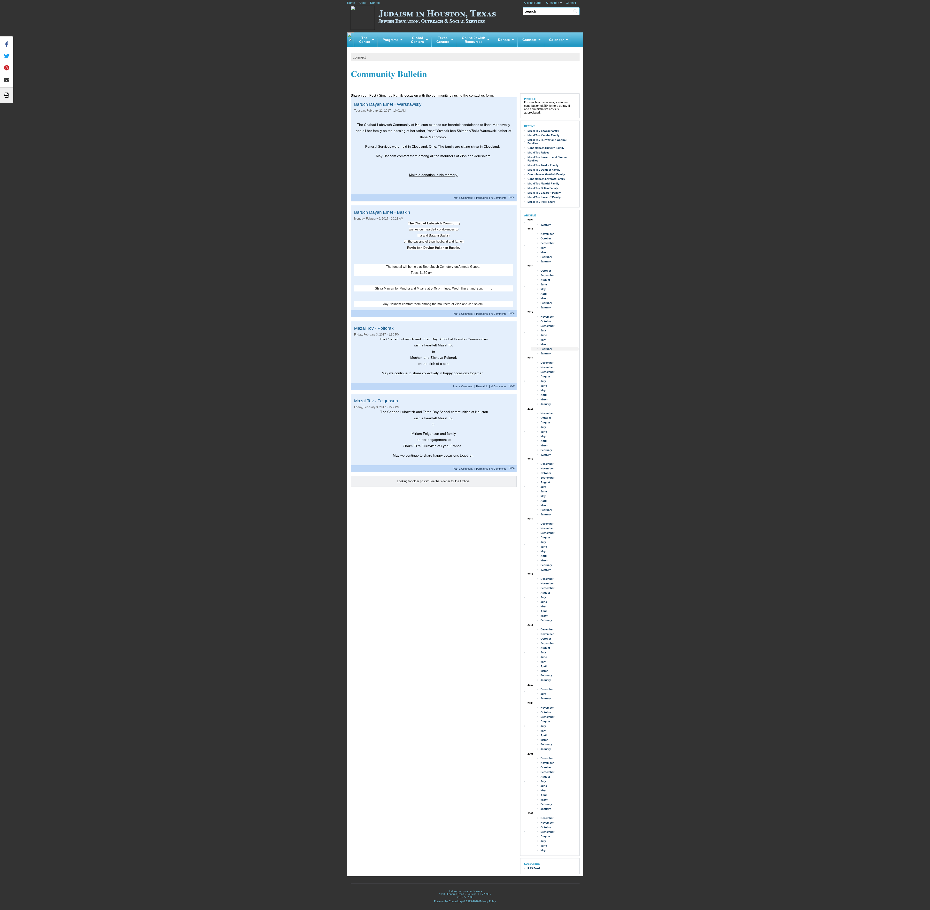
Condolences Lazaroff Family (546, 178)
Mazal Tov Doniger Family (543, 169)
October (546, 238)
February (546, 256)
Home (351, 3)
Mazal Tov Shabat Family (543, 130)
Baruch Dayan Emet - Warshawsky (387, 104)
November (547, 233)
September (547, 243)
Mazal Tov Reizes (538, 152)
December (547, 362)
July (543, 330)
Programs (390, 40)
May (543, 247)
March (544, 252)
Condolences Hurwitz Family (545, 147)
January (546, 224)
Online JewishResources (473, 40)
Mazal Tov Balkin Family (542, 188)
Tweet (511, 197)
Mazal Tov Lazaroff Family (544, 192)
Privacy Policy (487, 901)
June (544, 284)
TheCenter (364, 40)
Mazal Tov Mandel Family (543, 183)
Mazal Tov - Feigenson (376, 400)
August (545, 279)
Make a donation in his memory (433, 175)
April (544, 293)
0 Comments (498, 197)
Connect (529, 40)
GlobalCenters (417, 40)
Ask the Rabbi (533, 3)
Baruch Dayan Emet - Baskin (382, 212)
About (362, 3)
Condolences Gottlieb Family (546, 174)
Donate (375, 3)
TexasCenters (442, 40)
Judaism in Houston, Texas (437, 15)
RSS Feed (533, 868)
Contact (571, 3)
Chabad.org (456, 901)
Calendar (556, 40)
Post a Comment (463, 197)
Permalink (482, 197)
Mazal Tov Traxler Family (542, 165)
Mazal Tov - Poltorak (374, 328)
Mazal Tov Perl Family (541, 201)
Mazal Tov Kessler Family (543, 135)
